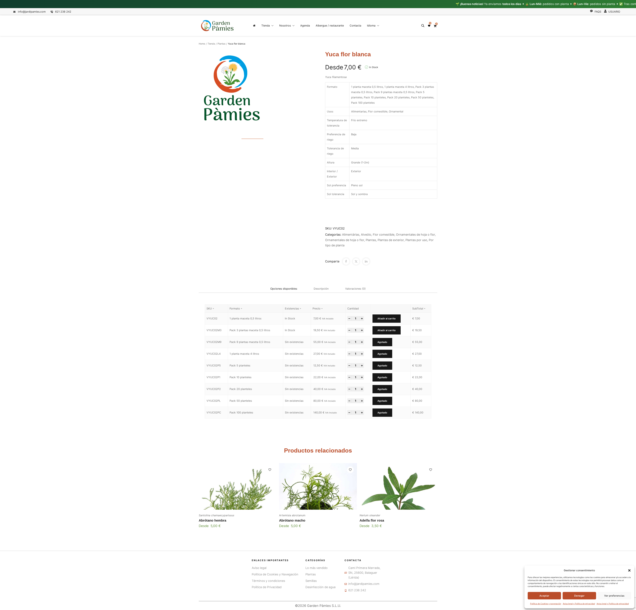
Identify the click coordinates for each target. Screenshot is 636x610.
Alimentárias (350, 234)
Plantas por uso (416, 240)
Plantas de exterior (391, 240)
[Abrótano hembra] (237, 486)
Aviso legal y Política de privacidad (579, 603)
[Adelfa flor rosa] (398, 486)
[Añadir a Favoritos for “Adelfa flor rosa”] (430, 469)
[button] (629, 570)
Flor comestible (383, 234)
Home (202, 43)
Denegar (579, 595)
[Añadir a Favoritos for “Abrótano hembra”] (269, 469)
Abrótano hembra (212, 520)
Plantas (221, 43)
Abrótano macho (292, 520)
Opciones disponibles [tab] (283, 288)
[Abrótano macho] (318, 486)
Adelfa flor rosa (372, 520)
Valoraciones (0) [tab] (355, 288)
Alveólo (366, 234)
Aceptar (544, 595)
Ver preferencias (614, 595)
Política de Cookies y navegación (545, 603)
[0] (429, 25)
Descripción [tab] (321, 288)
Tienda (211, 43)
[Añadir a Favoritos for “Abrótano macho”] (350, 469)
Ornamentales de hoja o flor (415, 234)
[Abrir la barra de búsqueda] (422, 25)
